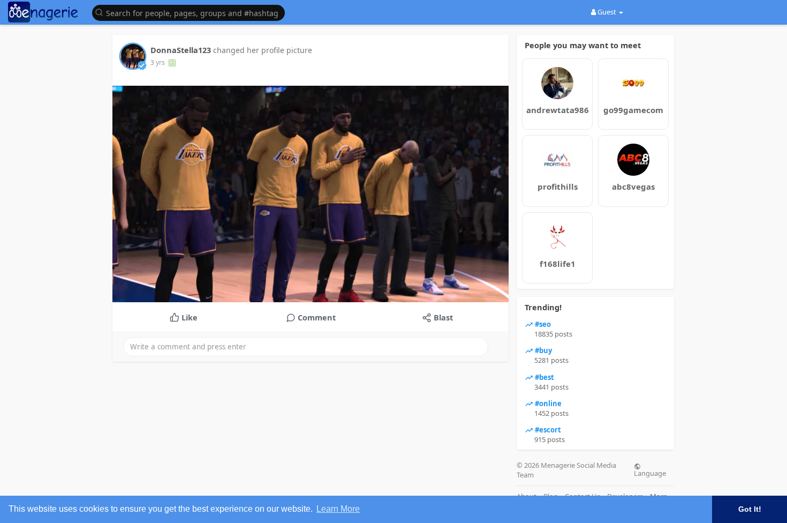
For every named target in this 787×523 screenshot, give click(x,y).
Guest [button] (607, 12)
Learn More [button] (338, 508)
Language (650, 472)
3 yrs (157, 62)
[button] (191, 12)
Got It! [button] (749, 509)
